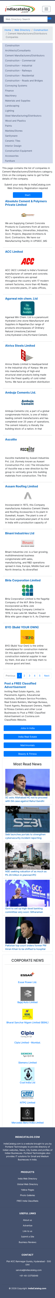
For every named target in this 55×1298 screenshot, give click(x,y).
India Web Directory (27, 1178)
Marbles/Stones (13, 130)
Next (46, 675)
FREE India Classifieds (27, 1201)
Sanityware (11, 135)
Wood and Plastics (15, 120)
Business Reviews (27, 1242)
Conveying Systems (16, 85)
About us (27, 1220)
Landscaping (12, 105)
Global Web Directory (27, 1184)
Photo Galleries (27, 1195)
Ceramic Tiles (12, 140)
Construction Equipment (18, 150)
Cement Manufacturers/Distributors (24, 55)
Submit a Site (27, 1236)
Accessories (11, 155)
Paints (8, 125)
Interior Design (13, 145)
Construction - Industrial (18, 65)
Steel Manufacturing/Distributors (23, 115)
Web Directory (22, 29)
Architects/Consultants (18, 50)
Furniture (10, 160)
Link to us (27, 1231)
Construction (41, 29)
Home (8, 29)
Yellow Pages (27, 1190)
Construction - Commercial (20, 60)
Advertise (27, 1225)
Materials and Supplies (17, 100)
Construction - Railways (18, 70)
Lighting (9, 110)
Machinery (11, 95)
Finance (9, 90)
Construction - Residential (19, 75)
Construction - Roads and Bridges (24, 80)
